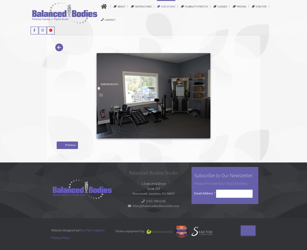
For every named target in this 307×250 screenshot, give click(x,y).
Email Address (204, 193)
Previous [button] (70, 145)
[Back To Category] (59, 48)
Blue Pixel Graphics (92, 230)
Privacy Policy (60, 238)
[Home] (104, 6)
